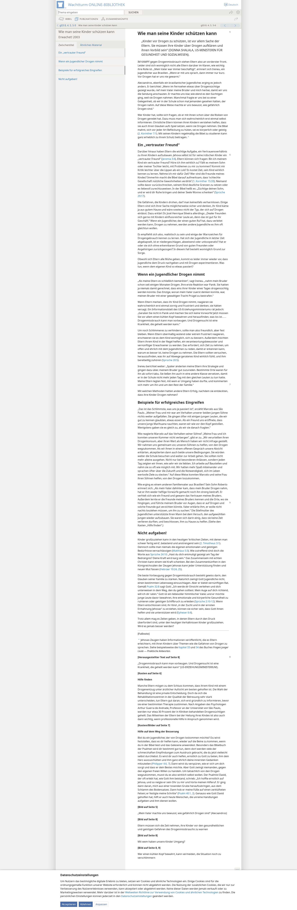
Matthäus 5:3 (180, 550)
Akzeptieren (69, 904)
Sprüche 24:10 (158, 554)
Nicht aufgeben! (67, 79)
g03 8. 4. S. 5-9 (68, 25)
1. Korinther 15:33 (203, 181)
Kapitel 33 (184, 647)
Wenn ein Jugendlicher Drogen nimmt (80, 61)
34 (197, 647)
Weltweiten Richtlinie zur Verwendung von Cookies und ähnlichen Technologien (171, 892)
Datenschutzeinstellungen (136, 896)
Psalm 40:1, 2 (186, 793)
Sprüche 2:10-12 (204, 601)
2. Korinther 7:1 (147, 133)
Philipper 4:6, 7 (160, 763)
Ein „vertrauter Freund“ (72, 52)
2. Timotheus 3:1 (210, 543)
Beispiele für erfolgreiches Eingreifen (80, 70)
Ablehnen (85, 904)
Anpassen (101, 904)
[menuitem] (238, 12)
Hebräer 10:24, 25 (170, 569)
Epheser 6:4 (184, 612)
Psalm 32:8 (153, 586)
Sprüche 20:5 (170, 360)
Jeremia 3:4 (168, 159)
